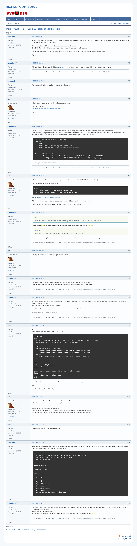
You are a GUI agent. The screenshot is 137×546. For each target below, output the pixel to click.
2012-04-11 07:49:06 (38, 250)
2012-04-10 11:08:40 (38, 63)
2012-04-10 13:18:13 (38, 99)
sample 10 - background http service (43, 29)
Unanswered (126, 23)
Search (75, 19)
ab (9, 99)
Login (93, 19)
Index (9, 19)
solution (62, 67)
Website (12, 118)
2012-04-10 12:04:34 (38, 81)
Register (84, 19)
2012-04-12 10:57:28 (38, 503)
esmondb (11, 36)
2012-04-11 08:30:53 (38, 278)
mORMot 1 (39, 19)
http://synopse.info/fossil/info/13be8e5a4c (47, 197)
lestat (10, 325)
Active (120, 23)
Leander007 (12, 63)
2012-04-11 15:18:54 (38, 325)
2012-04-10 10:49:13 (38, 36)
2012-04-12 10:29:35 (38, 442)
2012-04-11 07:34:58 (38, 212)
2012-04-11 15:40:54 (38, 424)
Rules (66, 19)
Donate (48, 19)
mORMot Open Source (21, 6)
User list (57, 19)
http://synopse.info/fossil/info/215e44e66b (47, 108)
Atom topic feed (126, 536)
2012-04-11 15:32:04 (38, 397)
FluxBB (128, 539)
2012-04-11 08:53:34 (38, 297)
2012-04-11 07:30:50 (38, 176)
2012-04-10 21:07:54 (38, 126)
